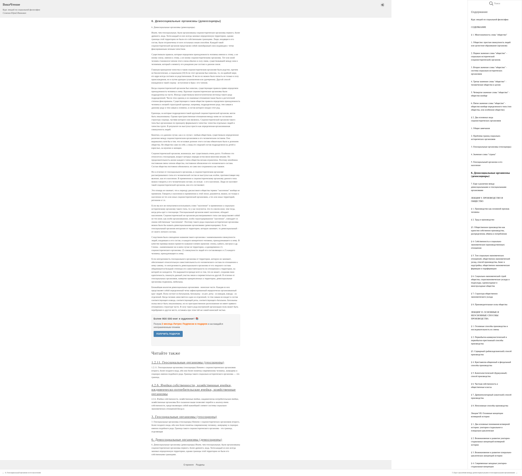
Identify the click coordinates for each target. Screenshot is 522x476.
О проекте (189, 465)
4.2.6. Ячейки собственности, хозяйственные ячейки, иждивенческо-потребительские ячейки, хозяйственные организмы (193, 389)
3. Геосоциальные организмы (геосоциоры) (491, 146)
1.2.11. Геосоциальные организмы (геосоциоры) (187, 362)
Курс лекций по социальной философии (489, 19)
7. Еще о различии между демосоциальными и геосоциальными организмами (488, 187)
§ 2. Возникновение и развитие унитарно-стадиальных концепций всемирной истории (490, 441)
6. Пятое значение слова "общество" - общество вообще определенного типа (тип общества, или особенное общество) (491, 106)
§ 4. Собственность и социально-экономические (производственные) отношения (488, 244)
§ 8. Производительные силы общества (489, 304)
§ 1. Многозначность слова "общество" (489, 34)
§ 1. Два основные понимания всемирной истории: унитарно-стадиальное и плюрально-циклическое (490, 427)
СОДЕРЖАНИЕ (478, 27)
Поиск (494, 3)
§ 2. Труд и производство (482, 219)
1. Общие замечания (480, 128)
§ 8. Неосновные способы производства (489, 405)
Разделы (200, 465)
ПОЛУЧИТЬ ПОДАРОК (168, 334)
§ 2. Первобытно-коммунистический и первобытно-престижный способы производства (489, 340)
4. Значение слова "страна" (483, 154)
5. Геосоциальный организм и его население (23, 473)
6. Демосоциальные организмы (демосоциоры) (186, 439)
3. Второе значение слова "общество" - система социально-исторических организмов (489, 70)
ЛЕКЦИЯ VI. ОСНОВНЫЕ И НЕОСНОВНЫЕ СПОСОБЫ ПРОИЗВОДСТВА (485, 315)
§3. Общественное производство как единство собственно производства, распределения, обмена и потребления (489, 230)
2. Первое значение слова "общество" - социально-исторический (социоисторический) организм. (489, 56)
